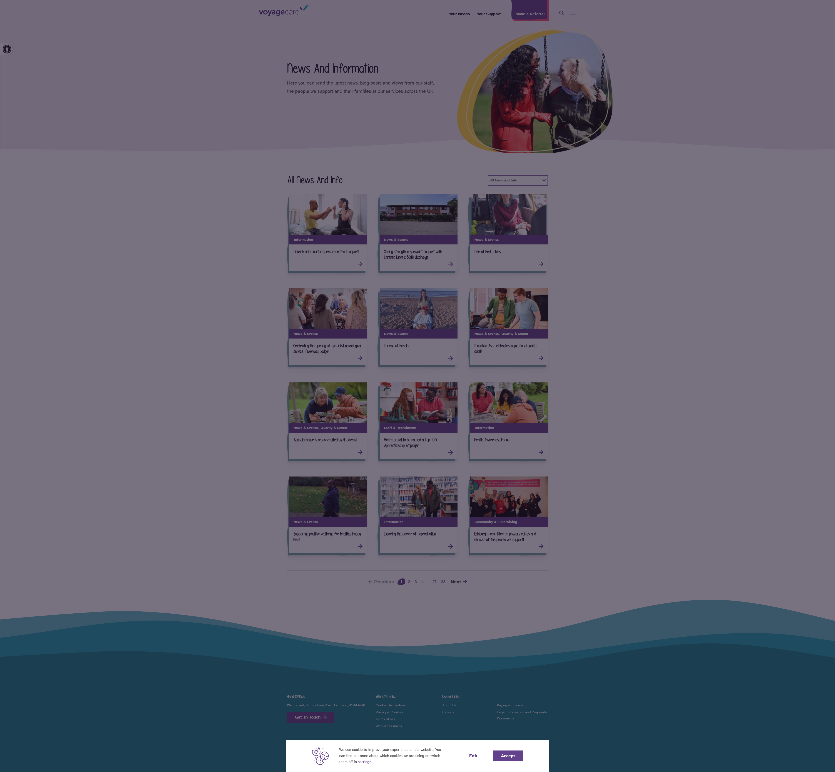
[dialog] (417, 386)
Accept (508, 756)
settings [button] (364, 762)
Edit (473, 756)
